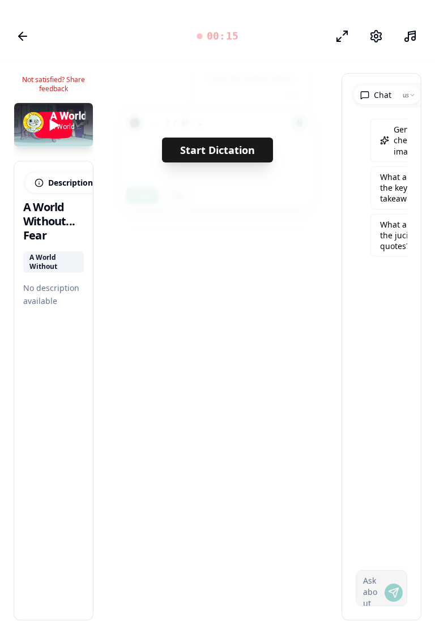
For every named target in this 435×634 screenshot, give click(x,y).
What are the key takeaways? (401, 188)
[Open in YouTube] (43, 121)
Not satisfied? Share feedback (53, 84)
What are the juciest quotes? (400, 235)
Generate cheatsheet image (412, 140)
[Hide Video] (74, 121)
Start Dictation (217, 150)
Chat (382, 94)
